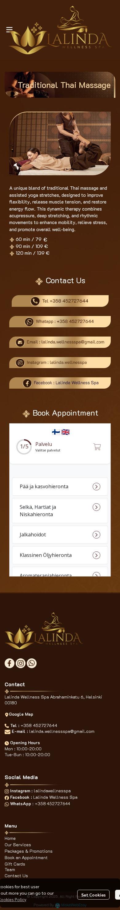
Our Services (18, 844)
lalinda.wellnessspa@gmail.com (61, 731)
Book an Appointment (26, 857)
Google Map (21, 714)
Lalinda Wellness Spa (55, 797)
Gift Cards (15, 864)
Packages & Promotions (29, 851)
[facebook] (9, 663)
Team (10, 869)
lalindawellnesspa (52, 791)
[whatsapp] (32, 663)
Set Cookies (93, 894)
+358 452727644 (39, 725)
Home (10, 838)
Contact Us (16, 875)
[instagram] (21, 663)
